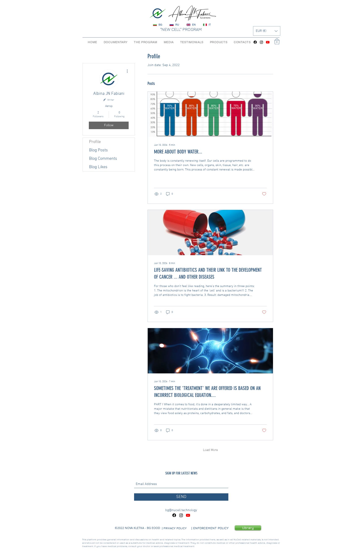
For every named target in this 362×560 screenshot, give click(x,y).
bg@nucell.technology (181, 510)
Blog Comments (103, 158)
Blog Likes (98, 167)
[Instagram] (261, 42)
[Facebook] (255, 42)
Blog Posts (98, 150)
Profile (95, 141)
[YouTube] (268, 42)
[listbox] (266, 31)
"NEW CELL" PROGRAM (181, 29)
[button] (266, 31)
